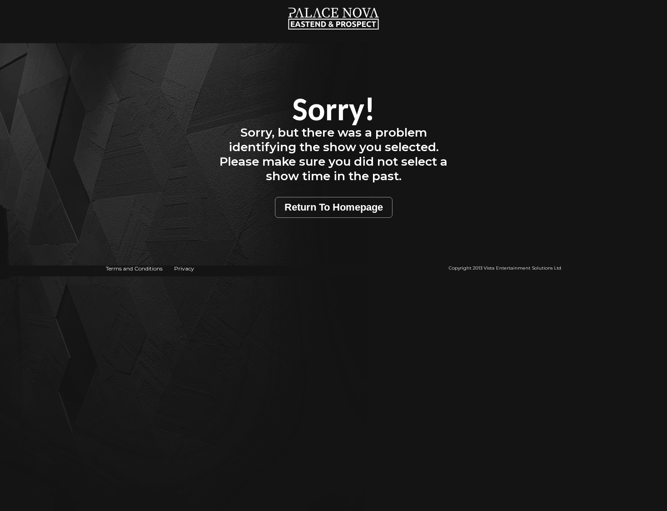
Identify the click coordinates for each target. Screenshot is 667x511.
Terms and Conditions (134, 268)
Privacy (184, 268)
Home (334, 5)
